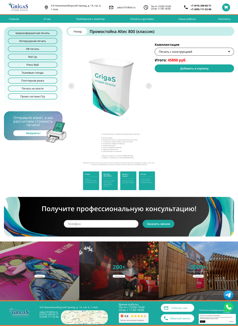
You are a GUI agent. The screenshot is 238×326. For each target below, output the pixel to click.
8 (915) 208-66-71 (49, 314)
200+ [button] (119, 267)
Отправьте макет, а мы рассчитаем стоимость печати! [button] (33, 121)
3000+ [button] (198, 267)
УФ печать (32, 49)
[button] (56, 132)
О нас (47, 19)
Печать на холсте (33, 88)
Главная (14, 19)
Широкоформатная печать (33, 33)
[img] (84, 317)
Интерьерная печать (32, 41)
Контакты (224, 19)
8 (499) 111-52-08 (49, 316)
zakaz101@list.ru (126, 7)
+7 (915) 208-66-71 (201, 5)
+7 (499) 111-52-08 (201, 9)
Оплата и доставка (142, 19)
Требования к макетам (90, 19)
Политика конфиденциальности (214, 310)
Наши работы (187, 19)
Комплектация (167, 44)
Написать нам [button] (179, 308)
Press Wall (32, 64)
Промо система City (32, 96)
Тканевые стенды (33, 72)
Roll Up (32, 57)
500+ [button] (39, 267)
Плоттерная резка (32, 80)
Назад (78, 31)
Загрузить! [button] (33, 133)
